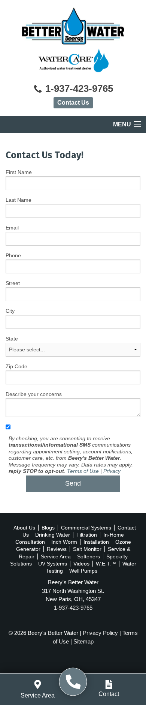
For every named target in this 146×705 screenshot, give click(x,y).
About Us (24, 528)
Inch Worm (64, 542)
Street (13, 283)
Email (12, 228)
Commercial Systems (86, 528)
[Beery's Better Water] (73, 682)
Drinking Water (52, 535)
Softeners (88, 557)
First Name (19, 172)
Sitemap (83, 641)
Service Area (56, 557)
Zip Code (16, 366)
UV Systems (52, 564)
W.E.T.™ (106, 564)
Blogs (48, 528)
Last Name (18, 200)
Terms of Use (83, 471)
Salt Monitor (87, 549)
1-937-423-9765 (78, 88)
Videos (81, 564)
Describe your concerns (34, 394)
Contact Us (73, 102)
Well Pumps (83, 571)
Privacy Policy (100, 633)
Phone (13, 255)
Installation (96, 542)
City (10, 311)
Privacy (112, 471)
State (12, 339)
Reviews (57, 549)
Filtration (86, 535)
